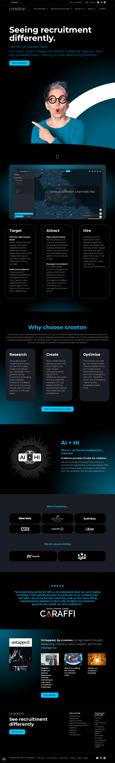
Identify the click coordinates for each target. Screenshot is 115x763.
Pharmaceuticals (100, 740)
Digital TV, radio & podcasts (78, 723)
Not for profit (99, 735)
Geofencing (73, 728)
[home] (17, 8)
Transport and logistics (99, 746)
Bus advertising (74, 716)
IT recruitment (99, 727)
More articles (50, 695)
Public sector (99, 742)
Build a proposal (19, 63)
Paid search (73, 730)
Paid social (72, 732)
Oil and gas (98, 738)
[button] (40, 9)
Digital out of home (75, 721)
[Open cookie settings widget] (4, 759)
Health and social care (100, 723)
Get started (17, 732)
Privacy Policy (41, 758)
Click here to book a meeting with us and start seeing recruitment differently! (94, 261)
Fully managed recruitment (78, 725)
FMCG (97, 720)
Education (98, 718)
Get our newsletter (76, 2)
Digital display (74, 718)
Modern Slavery (64, 758)
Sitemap (72, 758)
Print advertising (74, 735)
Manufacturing (100, 729)
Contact (102, 9)
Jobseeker (14, 2)
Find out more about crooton (57, 409)
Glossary (85, 758)
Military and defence (99, 732)
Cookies (79, 758)
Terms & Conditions (52, 758)
